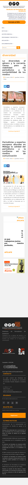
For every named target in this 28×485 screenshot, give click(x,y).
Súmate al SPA (14, 22)
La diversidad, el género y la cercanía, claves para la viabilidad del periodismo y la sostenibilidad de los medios (14, 68)
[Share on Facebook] (8, 86)
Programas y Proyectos (10, 37)
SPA (3, 28)
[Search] (18, 47)
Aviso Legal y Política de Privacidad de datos (12, 371)
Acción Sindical (7, 34)
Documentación (7, 43)
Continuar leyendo (13, 131)
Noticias (5, 31)
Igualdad (17, 77)
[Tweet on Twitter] (5, 86)
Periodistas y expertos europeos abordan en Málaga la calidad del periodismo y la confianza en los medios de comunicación (14, 149)
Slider (5, 79)
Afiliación (5, 40)
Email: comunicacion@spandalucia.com (12, 391)
